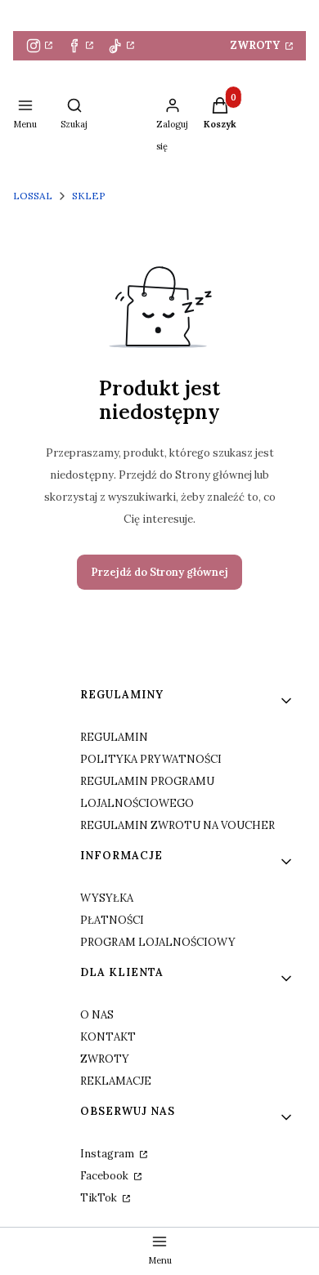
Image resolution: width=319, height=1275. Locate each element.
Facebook (105, 1176)
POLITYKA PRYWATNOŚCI (151, 759)
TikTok (99, 1198)
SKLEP (89, 195)
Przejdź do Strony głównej (159, 572)
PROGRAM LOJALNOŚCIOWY (158, 942)
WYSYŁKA (106, 898)
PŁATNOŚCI (112, 920)
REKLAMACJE (115, 1081)
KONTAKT (108, 1037)
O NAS (97, 1015)
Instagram (108, 1154)
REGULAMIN (114, 737)
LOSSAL (32, 195)
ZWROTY (256, 45)
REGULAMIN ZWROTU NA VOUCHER (177, 825)
